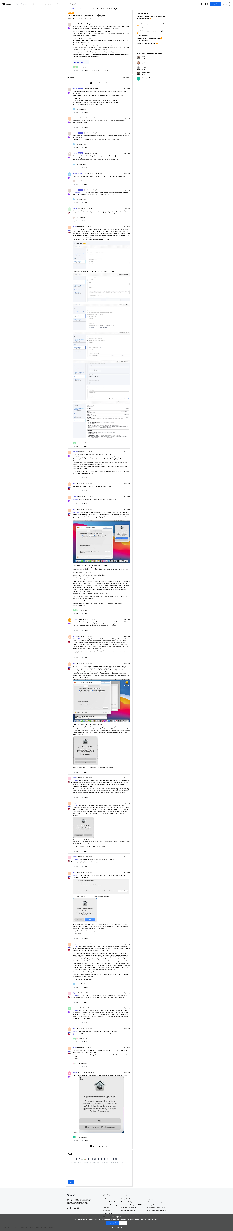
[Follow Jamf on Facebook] (82, 1208)
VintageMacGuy (77, 173)
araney (75, 1072)
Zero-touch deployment (128, 1202)
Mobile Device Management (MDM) (131, 1205)
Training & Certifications (110, 1202)
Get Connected (46, 4)
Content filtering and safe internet (156, 1210)
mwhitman (76, 118)
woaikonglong (146, 72)
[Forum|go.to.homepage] (6, 4)
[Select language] (207, 4)
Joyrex (75, 777)
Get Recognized (59, 4)
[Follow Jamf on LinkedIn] (71, 1208)
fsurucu (75, 24)
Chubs (143, 56)
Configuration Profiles (81, 62)
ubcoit (75, 226)
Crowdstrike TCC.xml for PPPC (146, 43)
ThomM (144, 67)
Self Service (149, 1199)
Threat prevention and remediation (156, 1207)
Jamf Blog (106, 1207)
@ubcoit (75, 499)
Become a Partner (108, 1213)
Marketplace (106, 1210)
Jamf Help (106, 1199)
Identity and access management (156, 1202)
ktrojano (144, 62)
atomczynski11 (146, 78)
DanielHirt (76, 619)
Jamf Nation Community (110, 1205)
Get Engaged (72, 4)
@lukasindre (76, 1034)
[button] (215, 4)
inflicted (75, 451)
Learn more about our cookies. (149, 1219)
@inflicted (76, 512)
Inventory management (128, 1210)
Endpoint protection (151, 1205)
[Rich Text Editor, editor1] (99, 1170)
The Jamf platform (126, 1199)
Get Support (34, 4)
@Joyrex (75, 805)
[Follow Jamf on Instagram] (78, 1208)
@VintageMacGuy (78, 192)
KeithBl (75, 208)
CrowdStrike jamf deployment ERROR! (148, 38)
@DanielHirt (76, 639)
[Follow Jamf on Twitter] (68, 1208)
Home (67, 9)
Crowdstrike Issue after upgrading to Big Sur (150, 31)
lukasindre (76, 1008)
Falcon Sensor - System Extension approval (150, 24)
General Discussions (22, 4)
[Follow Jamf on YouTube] (75, 1208)
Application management (128, 1207)
